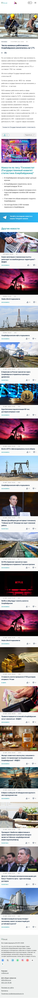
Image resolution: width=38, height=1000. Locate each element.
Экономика (5, 265)
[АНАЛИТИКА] (19, 859)
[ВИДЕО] (19, 242)
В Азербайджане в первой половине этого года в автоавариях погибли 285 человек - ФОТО (20, 192)
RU (29, 2)
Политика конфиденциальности (12, 994)
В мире (3, 682)
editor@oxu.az (6, 980)
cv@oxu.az (5, 973)
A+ (5, 53)
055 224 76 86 (6, 983)
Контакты (4, 991)
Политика (4, 380)
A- (2, 53)
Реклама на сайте (7, 987)
